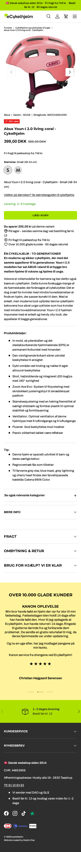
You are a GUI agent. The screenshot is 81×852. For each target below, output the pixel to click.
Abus (7, 114)
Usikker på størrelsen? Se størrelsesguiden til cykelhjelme (39, 194)
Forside (8, 28)
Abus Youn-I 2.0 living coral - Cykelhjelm (23, 30)
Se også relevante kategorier (24, 495)
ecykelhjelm (17, 837)
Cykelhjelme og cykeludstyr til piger (32, 28)
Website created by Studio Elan (19, 840)
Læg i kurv (41, 215)
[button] (66, 16)
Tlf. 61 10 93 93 (14, 785)
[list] (40, 72)
